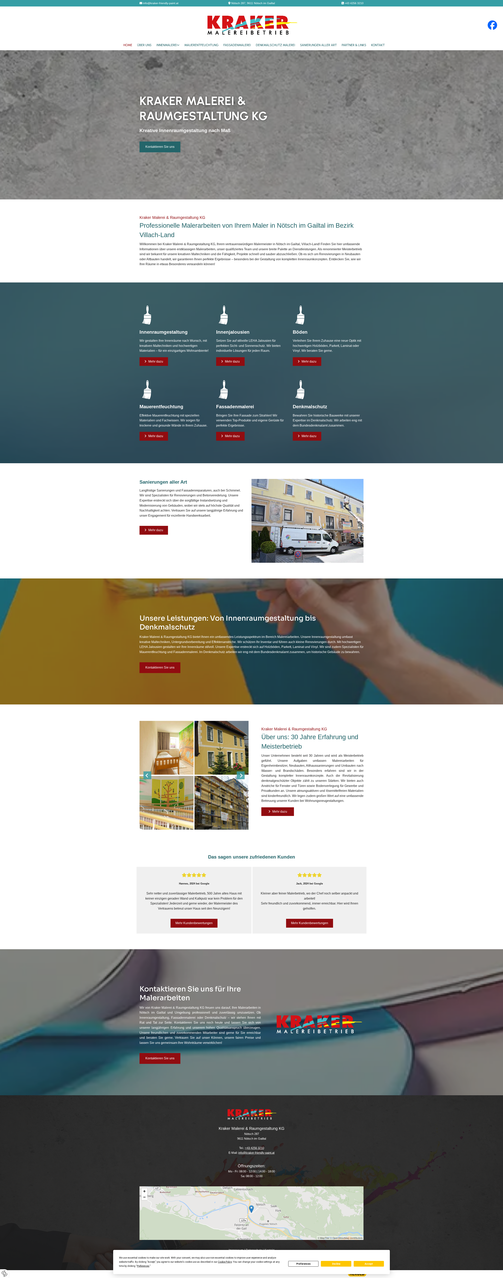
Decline (336, 1263)
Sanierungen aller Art (318, 45)
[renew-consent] (4, 1273)
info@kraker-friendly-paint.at (160, 3)
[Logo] (251, 25)
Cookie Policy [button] (225, 1262)
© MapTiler (324, 1238)
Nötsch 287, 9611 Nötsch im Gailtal (253, 3)
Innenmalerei (166, 45)
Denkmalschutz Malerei (275, 45)
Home (127, 45)
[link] (165, 45)
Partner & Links (354, 45)
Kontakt (378, 45)
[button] (160, 147)
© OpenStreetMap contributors (346, 1238)
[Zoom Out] (144, 1197)
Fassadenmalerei (237, 45)
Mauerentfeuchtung (201, 45)
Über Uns (144, 45)
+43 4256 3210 (354, 3)
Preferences (303, 1263)
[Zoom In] (144, 1191)
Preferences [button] (143, 1266)
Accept (369, 1263)
